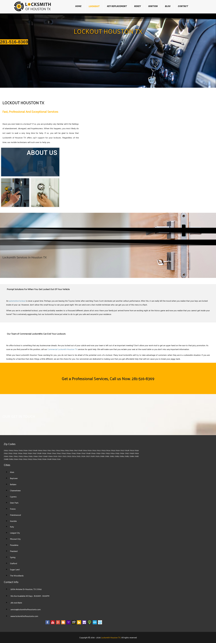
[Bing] (79, 624)
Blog (167, 6)
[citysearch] (100, 624)
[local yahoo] (68, 624)
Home (78, 6)
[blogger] (63, 624)
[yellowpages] (73, 624)
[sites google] (84, 624)
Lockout (94, 6)
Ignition (153, 6)
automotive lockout (17, 301)
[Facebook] (47, 624)
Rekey (137, 6)
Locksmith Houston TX (110, 637)
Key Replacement (117, 6)
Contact (183, 6)
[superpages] (94, 624)
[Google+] (58, 624)
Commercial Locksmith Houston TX (63, 349)
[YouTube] (52, 624)
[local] (89, 624)
